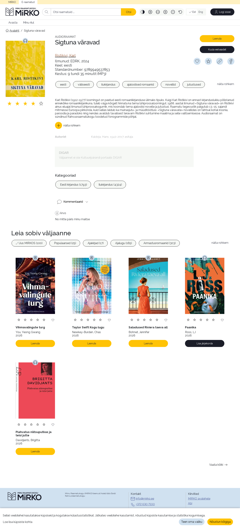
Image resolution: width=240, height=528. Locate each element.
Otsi (128, 12)
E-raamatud (28, 2)
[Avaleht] (22, 12)
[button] (143, 12)
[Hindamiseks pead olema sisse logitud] (208, 61)
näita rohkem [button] (225, 84)
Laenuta (217, 38)
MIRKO (12, 2)
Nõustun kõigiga (220, 521)
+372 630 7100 (145, 504)
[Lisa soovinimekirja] (52, 320)
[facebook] (230, 61)
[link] (65, 55)
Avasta (12, 22)
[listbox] (134, 85)
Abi (190, 503)
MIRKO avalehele (199, 498)
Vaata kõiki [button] (216, 464)
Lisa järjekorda (205, 343)
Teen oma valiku (191, 521)
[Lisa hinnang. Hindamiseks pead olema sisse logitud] (25, 103)
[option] (62, 84)
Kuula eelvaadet (217, 49)
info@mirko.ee (145, 498)
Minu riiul (28, 22)
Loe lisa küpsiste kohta (17, 522)
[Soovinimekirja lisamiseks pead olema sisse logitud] (197, 61)
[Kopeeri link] (219, 61)
